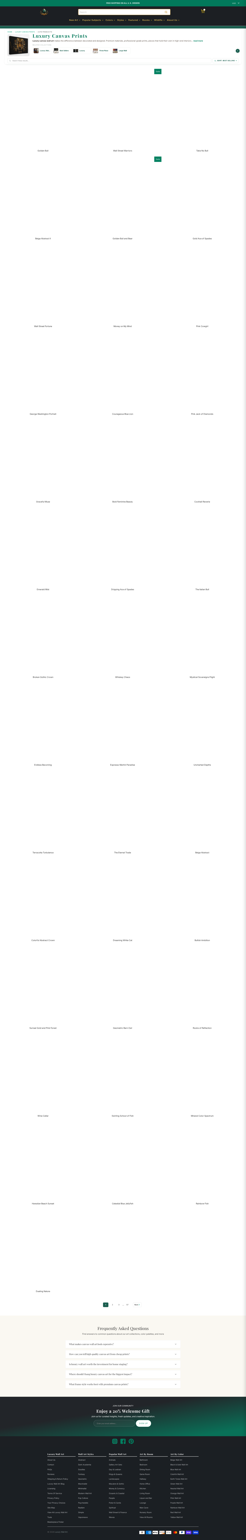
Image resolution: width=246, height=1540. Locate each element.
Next (136, 1305)
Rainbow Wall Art (177, 1508)
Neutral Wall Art (177, 1488)
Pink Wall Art (175, 1498)
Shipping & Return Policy (57, 1479)
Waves (112, 1517)
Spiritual (112, 1508)
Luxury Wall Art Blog (55, 1484)
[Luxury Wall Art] (44, 12)
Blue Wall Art (175, 1469)
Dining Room (145, 1469)
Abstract (81, 1460)
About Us (51, 1460)
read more (198, 41)
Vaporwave (83, 1517)
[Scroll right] (238, 51)
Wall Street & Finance (118, 1512)
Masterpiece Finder (55, 1522)
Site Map (51, 1508)
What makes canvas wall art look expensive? (91, 1344)
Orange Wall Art (177, 1493)
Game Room (145, 1474)
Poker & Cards (115, 1503)
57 (127, 1305)
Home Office (145, 1484)
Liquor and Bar (146, 1498)
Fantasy (81, 1474)
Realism (81, 1508)
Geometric (82, 1479)
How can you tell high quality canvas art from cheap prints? (99, 1354)
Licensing (51, 1488)
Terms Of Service (54, 1493)
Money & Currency (117, 1488)
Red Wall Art (175, 1512)
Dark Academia (84, 1465)
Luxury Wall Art (61, 1532)
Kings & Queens (115, 1474)
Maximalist (82, 1484)
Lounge (143, 1503)
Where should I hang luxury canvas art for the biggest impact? (100, 1374)
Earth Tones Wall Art (178, 1479)
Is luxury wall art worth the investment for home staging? (98, 1364)
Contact (50, 1465)
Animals (112, 1460)
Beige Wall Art (176, 1460)
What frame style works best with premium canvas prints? (98, 1384)
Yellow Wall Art (176, 1517)
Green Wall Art (176, 1484)
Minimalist (82, 1488)
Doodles (81, 1469)
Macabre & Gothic (116, 1484)
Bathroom (144, 1460)
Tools (49, 1517)
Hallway (143, 1479)
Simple (81, 1512)
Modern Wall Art (85, 1493)
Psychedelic (83, 1503)
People (112, 1498)
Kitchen (143, 1488)
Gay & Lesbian (115, 1469)
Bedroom (143, 1465)
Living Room (145, 1493)
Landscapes (114, 1479)
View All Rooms (146, 1517)
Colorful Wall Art (177, 1474)
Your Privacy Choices (56, 1503)
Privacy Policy (53, 1498)
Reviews (50, 1474)
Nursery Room (146, 1512)
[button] (75, 20)
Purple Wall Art (176, 1503)
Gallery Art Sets (115, 1465)
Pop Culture (83, 1498)
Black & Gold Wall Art (179, 1465)
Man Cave (144, 1508)
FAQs (49, 1469)
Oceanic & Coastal (116, 1493)
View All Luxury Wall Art (57, 1512)
